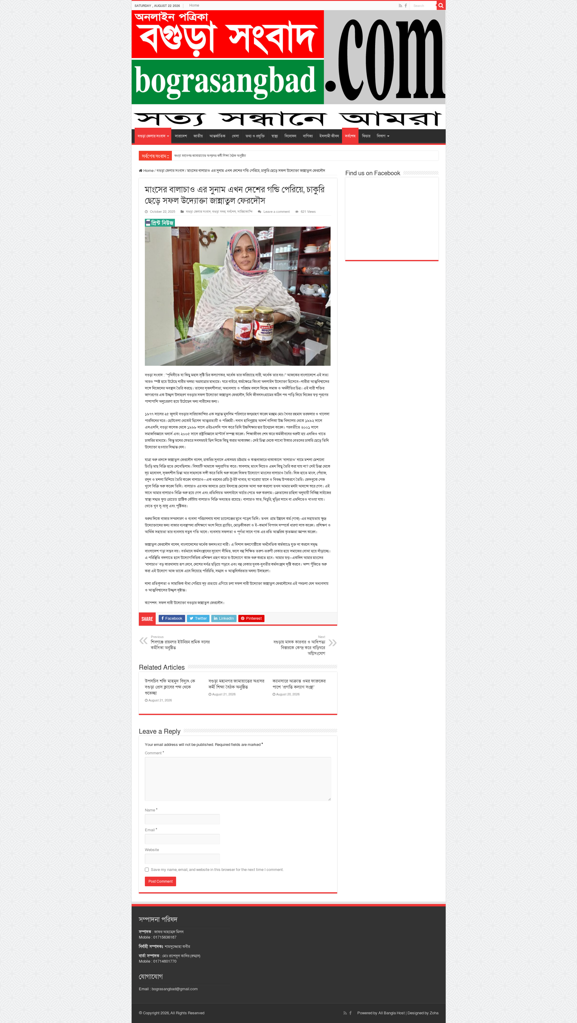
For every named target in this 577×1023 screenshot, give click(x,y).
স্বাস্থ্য (274, 136)
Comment (154, 753)
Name (151, 810)
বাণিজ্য (308, 136)
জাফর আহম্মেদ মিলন (169, 932)
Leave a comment (277, 211)
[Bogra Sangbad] (289, 69)
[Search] (441, 5)
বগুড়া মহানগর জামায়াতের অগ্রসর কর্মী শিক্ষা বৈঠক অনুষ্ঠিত (210, 155)
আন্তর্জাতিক (217, 136)
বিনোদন (290, 136)
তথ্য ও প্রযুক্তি (255, 136)
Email (151, 830)
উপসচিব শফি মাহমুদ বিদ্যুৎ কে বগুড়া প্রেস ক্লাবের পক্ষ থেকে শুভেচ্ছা (170, 687)
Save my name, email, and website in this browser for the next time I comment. (217, 869)
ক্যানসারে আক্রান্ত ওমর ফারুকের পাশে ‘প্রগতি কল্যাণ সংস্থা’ (299, 684)
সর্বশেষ (350, 136)
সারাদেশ (181, 136)
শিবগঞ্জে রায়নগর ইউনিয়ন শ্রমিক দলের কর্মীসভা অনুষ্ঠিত (180, 643)
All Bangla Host (391, 1013)
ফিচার (366, 136)
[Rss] (400, 5)
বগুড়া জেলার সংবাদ (151, 136)
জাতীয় (198, 136)
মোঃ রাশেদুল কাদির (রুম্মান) (181, 956)
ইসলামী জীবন (329, 136)
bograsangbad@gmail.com (175, 989)
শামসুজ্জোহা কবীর (177, 946)
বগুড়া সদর (218, 211)
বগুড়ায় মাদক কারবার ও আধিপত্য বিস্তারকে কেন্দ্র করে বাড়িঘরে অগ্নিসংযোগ (299, 645)
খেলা (235, 136)
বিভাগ (381, 136)
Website (152, 850)
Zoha (434, 1013)
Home (194, 5)
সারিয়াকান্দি (244, 211)
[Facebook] (406, 5)
